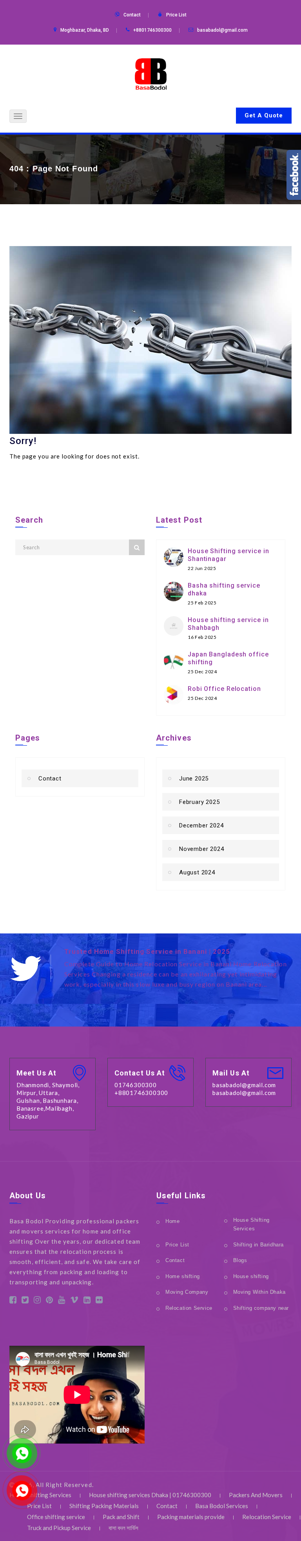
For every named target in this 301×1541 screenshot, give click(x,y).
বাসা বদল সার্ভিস (123, 1527)
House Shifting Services (251, 1224)
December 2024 (201, 825)
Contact (132, 15)
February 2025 (199, 802)
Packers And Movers (256, 1494)
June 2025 (194, 778)
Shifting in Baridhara (258, 1245)
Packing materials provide (191, 1516)
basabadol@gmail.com (222, 30)
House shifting (251, 1276)
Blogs (240, 1260)
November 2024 (201, 848)
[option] (178, 969)
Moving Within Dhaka (259, 1292)
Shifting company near (261, 1308)
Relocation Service (188, 1308)
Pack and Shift (121, 1516)
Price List (176, 15)
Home (172, 1221)
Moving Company (186, 1292)
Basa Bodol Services (221, 1505)
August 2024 (197, 872)
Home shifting (182, 1276)
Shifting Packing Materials (104, 1505)
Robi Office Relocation (224, 688)
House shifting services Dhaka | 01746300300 (150, 1494)
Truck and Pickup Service (59, 1527)
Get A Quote (264, 115)
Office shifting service (56, 1516)
